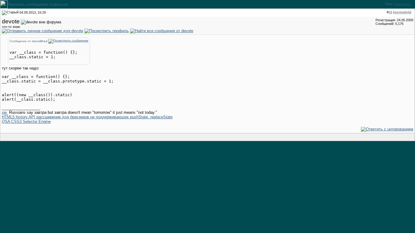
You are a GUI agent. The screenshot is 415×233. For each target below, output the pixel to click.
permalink (402, 12)
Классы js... (403, 4)
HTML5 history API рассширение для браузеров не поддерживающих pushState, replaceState (87, 117)
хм (5, 112)
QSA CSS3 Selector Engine (26, 121)
